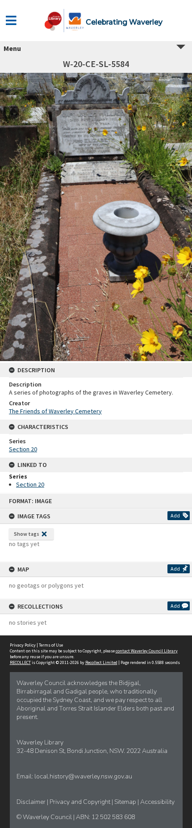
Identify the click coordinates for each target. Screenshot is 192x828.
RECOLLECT (20, 662)
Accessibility (157, 802)
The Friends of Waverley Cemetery (55, 411)
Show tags (26, 533)
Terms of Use (51, 645)
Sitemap (126, 802)
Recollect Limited (101, 662)
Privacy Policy (23, 645)
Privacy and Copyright (81, 802)
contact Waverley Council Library (147, 651)
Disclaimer (32, 802)
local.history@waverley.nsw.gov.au (83, 776)
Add (175, 515)
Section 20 (23, 449)
